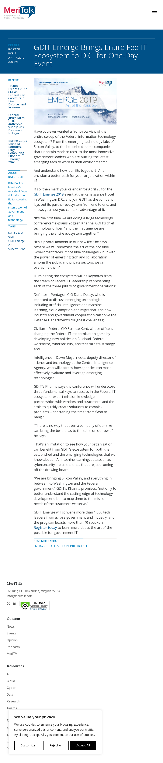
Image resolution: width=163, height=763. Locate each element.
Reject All (55, 745)
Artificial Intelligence (72, 546)
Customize (28, 745)
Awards (12, 708)
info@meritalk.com (19, 596)
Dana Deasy (15, 232)
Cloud (11, 681)
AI (8, 674)
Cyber (11, 687)
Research (13, 701)
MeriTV (12, 653)
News (11, 626)
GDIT (11, 236)
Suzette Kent (16, 249)
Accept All (83, 745)
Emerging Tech (44, 546)
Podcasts (13, 647)
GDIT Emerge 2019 (49, 194)
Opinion (12, 640)
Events (11, 633)
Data (10, 694)
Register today (45, 527)
